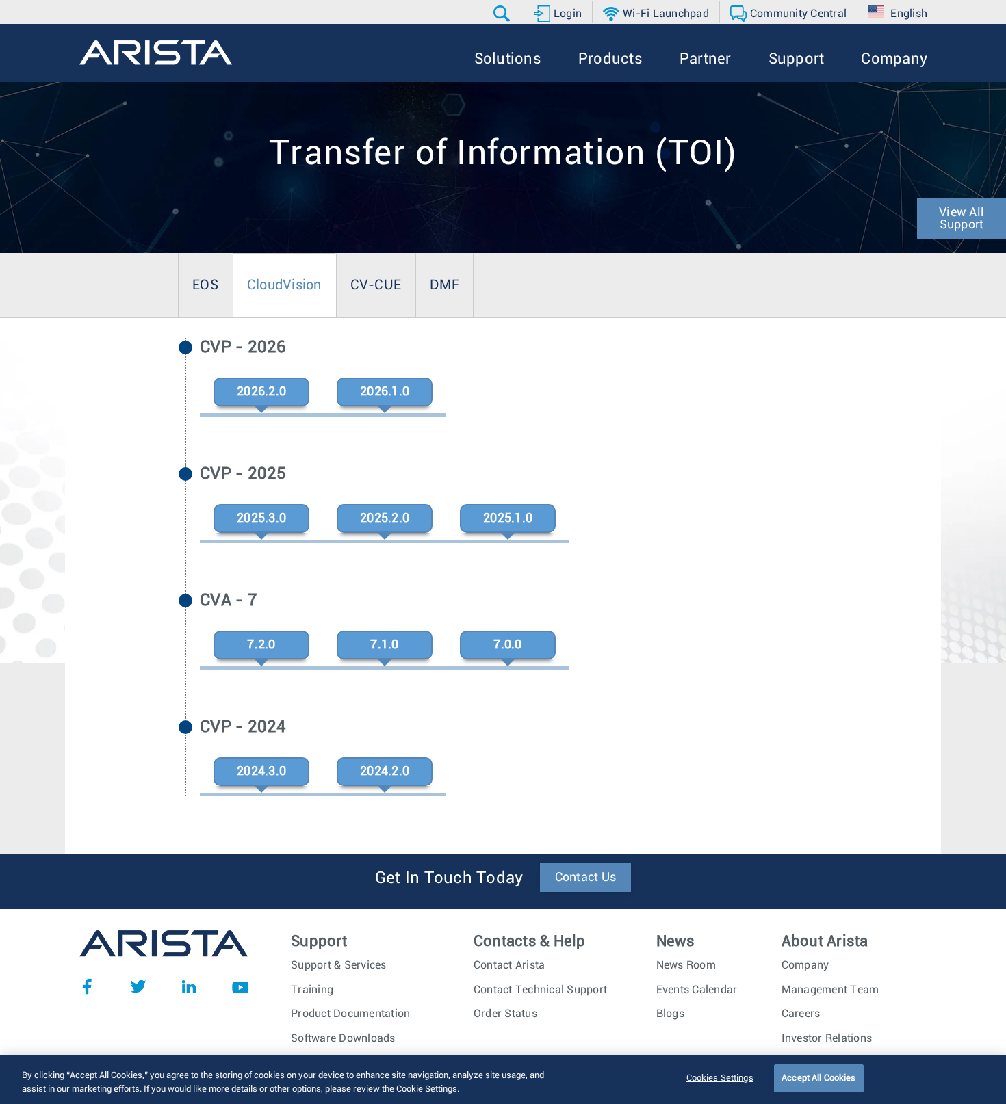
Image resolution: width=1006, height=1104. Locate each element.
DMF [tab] (444, 285)
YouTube (240, 986)
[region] (503, 1079)
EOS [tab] (205, 285)
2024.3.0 (261, 771)
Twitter (138, 986)
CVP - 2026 (243, 347)
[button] (503, 13)
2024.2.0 (384, 771)
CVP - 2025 (243, 474)
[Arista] (156, 53)
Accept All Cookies (818, 1078)
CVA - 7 (228, 600)
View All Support (961, 219)
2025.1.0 (507, 518)
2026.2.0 (261, 392)
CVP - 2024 (243, 727)
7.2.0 (261, 645)
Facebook (87, 986)
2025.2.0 (384, 518)
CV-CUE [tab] (376, 285)
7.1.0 (384, 645)
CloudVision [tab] (284, 285)
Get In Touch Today (449, 878)
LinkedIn (189, 986)
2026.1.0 (384, 392)
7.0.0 (507, 645)
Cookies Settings (719, 1078)
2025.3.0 (261, 518)
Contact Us (586, 877)
